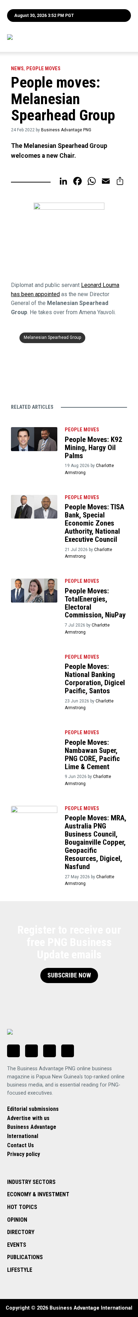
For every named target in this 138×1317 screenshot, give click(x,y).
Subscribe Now (69, 975)
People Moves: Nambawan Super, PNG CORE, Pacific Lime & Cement (92, 754)
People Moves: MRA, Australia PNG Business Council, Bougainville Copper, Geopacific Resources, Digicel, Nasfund (95, 842)
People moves (43, 69)
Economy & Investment (38, 1194)
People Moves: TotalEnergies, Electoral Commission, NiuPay (95, 603)
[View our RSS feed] (67, 1050)
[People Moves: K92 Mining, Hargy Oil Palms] (34, 439)
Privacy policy (23, 1154)
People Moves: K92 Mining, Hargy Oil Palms (93, 447)
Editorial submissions (33, 1109)
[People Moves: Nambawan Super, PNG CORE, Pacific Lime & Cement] (34, 742)
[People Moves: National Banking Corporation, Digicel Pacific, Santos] (34, 666)
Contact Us (20, 1145)
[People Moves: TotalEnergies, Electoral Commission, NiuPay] (34, 591)
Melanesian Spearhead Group (52, 337)
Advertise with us (28, 1118)
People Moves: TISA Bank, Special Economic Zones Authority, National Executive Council (94, 523)
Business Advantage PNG (66, 129)
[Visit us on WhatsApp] (49, 1050)
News (17, 69)
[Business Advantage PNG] (47, 37)
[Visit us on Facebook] (31, 1050)
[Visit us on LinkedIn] (13, 1050)
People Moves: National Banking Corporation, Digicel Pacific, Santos (95, 678)
